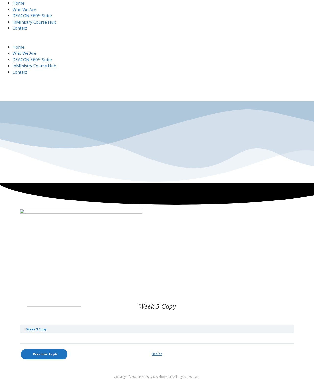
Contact (20, 28)
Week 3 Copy (36, 329)
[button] (157, 41)
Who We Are (24, 9)
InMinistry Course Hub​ (34, 22)
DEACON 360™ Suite (32, 15)
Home (18, 3)
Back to (157, 354)
